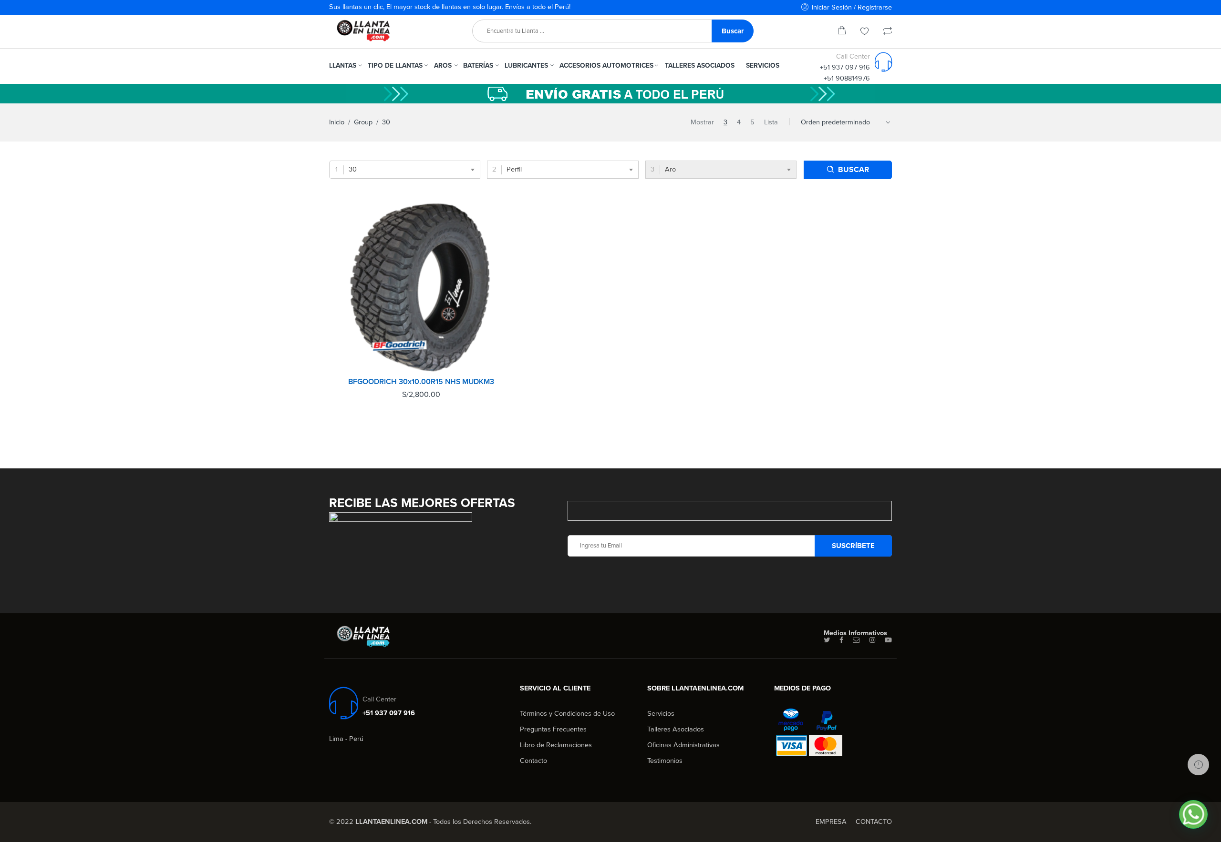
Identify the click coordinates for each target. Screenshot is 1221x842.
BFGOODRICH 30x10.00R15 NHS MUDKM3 (421, 381)
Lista (771, 122)
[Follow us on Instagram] (872, 640)
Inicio (336, 122)
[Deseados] (864, 32)
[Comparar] (887, 32)
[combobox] (404, 170)
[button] (1193, 814)
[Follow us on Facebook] (841, 640)
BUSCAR (853, 169)
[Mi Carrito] (842, 32)
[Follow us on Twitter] (827, 640)
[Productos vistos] (1198, 764)
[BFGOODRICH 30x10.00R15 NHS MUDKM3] (421, 287)
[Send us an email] (856, 640)
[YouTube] (888, 640)
